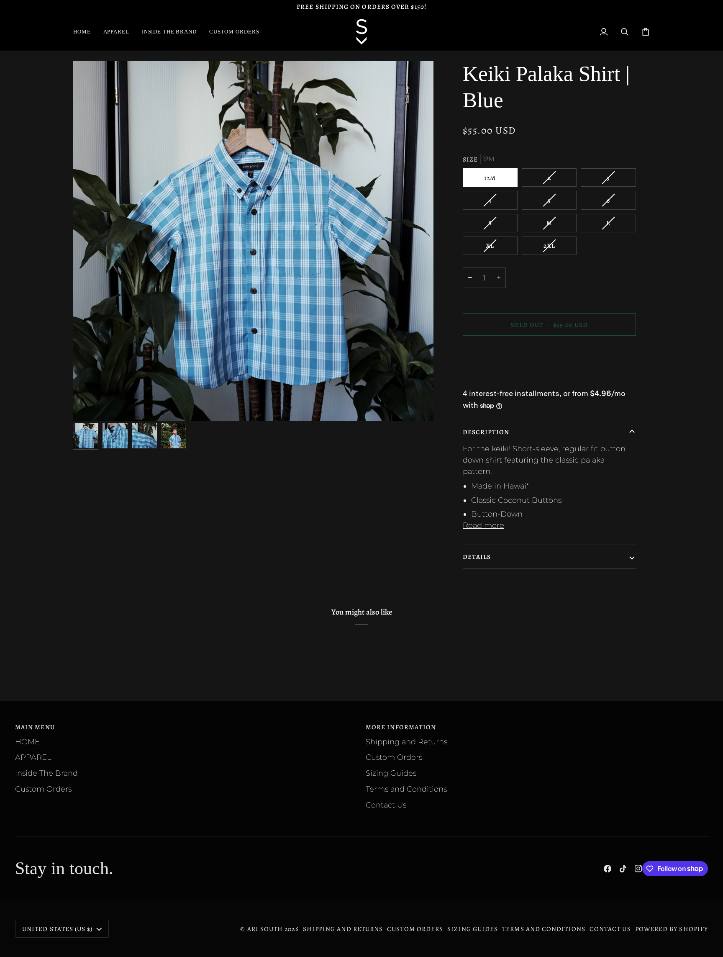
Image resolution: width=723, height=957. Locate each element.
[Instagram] (638, 868)
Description (486, 431)
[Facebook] (607, 868)
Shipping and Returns (406, 741)
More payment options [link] (505, 377)
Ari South (265, 928)
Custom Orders (43, 789)
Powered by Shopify (671, 928)
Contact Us (386, 804)
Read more (483, 525)
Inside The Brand (46, 773)
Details (477, 556)
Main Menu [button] (35, 727)
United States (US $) (57, 928)
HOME (27, 741)
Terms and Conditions (406, 789)
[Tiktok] (623, 868)
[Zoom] (253, 241)
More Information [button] (401, 727)
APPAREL (33, 757)
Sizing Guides (391, 773)
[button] (116, 32)
